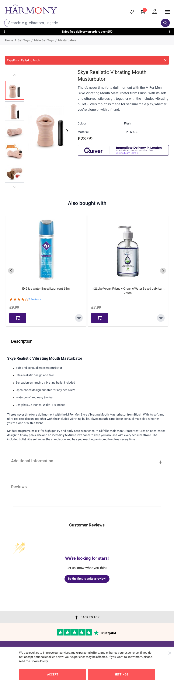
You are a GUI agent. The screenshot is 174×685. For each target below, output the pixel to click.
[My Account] (155, 11)
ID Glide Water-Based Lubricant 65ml (46, 288)
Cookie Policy (39, 661)
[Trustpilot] (75, 634)
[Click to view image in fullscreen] (50, 128)
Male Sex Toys (44, 40)
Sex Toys (24, 40)
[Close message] (165, 60)
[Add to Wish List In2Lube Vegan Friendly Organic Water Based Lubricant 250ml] (161, 318)
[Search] (165, 23)
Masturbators (67, 40)
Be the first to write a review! (87, 578)
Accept (52, 674)
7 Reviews (34, 299)
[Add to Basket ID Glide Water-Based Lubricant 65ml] (17, 318)
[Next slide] (163, 271)
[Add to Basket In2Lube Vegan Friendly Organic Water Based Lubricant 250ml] (99, 318)
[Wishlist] (130, 12)
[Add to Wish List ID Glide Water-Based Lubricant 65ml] (79, 318)
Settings (121, 674)
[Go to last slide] (11, 271)
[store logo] (52, 9)
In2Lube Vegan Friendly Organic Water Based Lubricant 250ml (128, 290)
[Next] (66, 131)
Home (9, 40)
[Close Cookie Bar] (169, 653)
